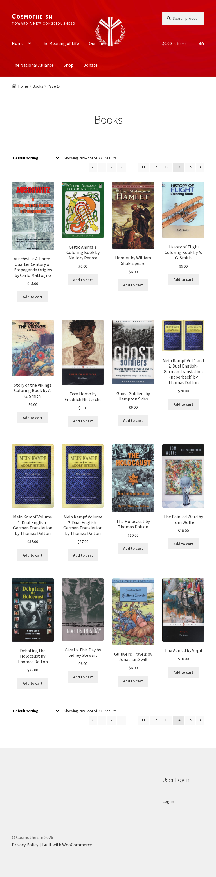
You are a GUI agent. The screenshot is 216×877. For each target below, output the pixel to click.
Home (18, 43)
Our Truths (99, 43)
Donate (90, 65)
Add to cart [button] (32, 296)
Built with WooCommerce (67, 844)
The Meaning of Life (60, 43)
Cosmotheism (32, 16)
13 (167, 167)
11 (143, 167)
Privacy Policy (25, 844)
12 (155, 167)
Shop (68, 65)
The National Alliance (33, 65)
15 (190, 167)
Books (38, 86)
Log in (168, 801)
